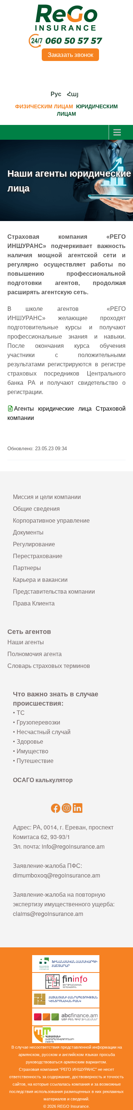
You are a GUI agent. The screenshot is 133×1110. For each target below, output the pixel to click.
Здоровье (30, 741)
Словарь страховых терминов (48, 665)
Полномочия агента (34, 653)
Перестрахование (37, 555)
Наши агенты (25, 642)
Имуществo (32, 751)
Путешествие (35, 760)
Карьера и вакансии (40, 579)
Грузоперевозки (38, 722)
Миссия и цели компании (47, 496)
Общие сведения (36, 508)
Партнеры (27, 567)
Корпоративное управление (51, 520)
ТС (21, 712)
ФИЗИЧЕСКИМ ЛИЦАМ (44, 106)
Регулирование (34, 544)
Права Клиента (34, 603)
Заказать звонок (70, 55)
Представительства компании (54, 591)
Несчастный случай (44, 731)
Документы (28, 532)
